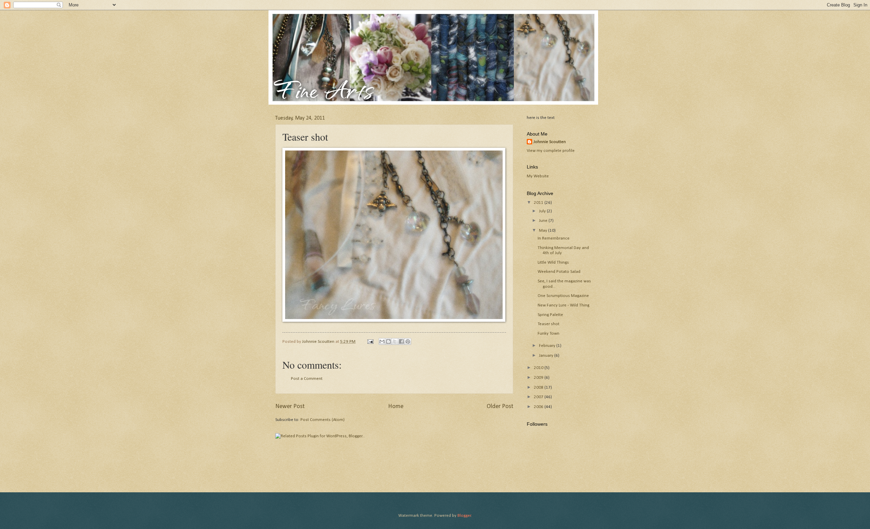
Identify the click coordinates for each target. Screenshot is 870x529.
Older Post (500, 406)
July (543, 211)
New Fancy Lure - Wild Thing (563, 305)
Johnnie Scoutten (550, 142)
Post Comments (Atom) (322, 420)
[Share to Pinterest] (407, 341)
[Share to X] (395, 341)
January (546, 355)
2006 (539, 407)
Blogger (464, 515)
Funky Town (548, 333)
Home (395, 406)
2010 (539, 368)
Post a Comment (307, 378)
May (543, 230)
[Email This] (382, 341)
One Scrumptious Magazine (563, 296)
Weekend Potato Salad (559, 271)
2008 (539, 387)
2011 (539, 202)
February (547, 345)
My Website (538, 176)
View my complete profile (551, 150)
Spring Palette (550, 315)
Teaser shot (548, 324)
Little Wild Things (553, 262)
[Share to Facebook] (401, 341)
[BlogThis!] (388, 341)
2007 (539, 397)
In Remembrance (554, 238)
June (544, 220)
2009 (539, 377)
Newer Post (289, 406)
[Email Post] (370, 341)
